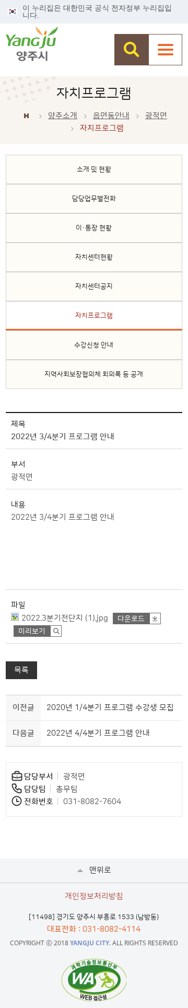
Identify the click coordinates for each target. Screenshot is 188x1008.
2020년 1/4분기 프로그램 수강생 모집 (110, 707)
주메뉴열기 (165, 49)
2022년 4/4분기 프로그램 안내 (98, 733)
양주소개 (62, 115)
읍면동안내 (111, 115)
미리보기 (31, 631)
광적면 (156, 115)
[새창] (94, 979)
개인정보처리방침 (94, 896)
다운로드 (131, 619)
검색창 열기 (131, 49)
